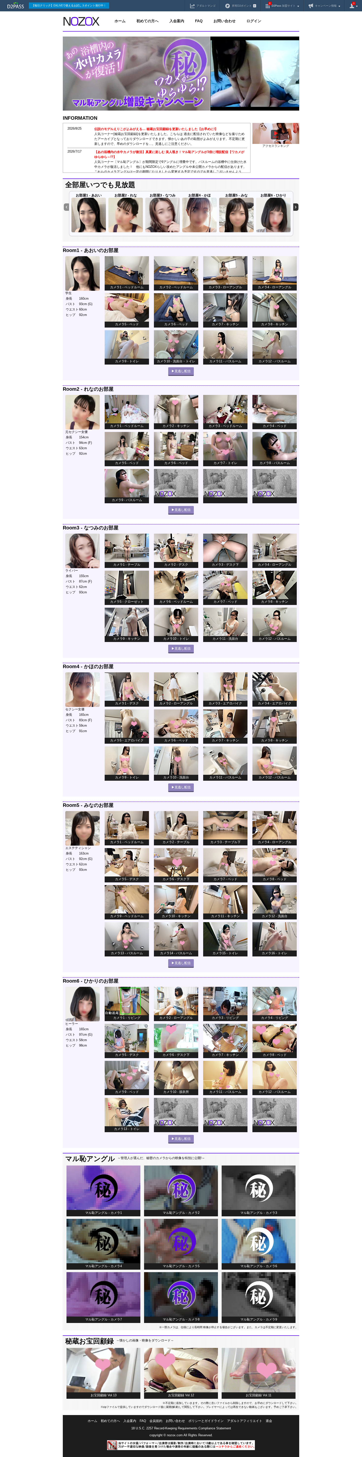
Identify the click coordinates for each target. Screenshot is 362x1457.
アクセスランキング (276, 146)
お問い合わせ (225, 21)
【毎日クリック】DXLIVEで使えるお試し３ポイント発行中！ (69, 5)
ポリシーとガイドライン (206, 1421)
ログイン (254, 21)
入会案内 (176, 21)
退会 (269, 1421)
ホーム (120, 21)
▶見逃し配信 (181, 371)
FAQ (199, 21)
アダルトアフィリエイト (244, 1421)
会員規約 (155, 1421)
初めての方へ (147, 21)
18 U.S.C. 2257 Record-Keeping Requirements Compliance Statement (181, 1428)
